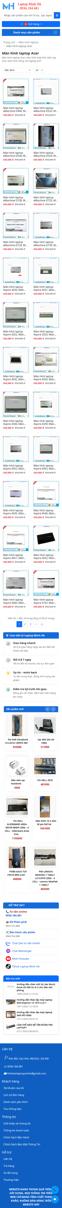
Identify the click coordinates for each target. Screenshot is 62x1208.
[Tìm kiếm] (57, 15)
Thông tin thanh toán (16, 1130)
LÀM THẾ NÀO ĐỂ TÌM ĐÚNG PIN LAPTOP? (34, 1026)
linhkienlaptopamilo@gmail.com (26, 1073)
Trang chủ (9, 42)
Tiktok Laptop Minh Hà (25, 966)
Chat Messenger (22, 951)
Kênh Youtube (20, 958)
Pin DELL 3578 (45, 780)
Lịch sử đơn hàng (13, 1095)
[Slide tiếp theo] (53, 709)
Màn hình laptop (28, 42)
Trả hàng (8, 1166)
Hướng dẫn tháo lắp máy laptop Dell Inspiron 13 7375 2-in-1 (34, 1001)
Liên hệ (7, 1159)
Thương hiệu (11, 1180)
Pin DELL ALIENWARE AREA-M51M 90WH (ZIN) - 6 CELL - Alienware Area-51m (17, 827)
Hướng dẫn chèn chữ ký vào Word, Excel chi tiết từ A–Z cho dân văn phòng (36, 987)
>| (42, 624)
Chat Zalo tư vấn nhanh (26, 943)
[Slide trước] (47, 709)
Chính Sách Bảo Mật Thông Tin (21, 1144)
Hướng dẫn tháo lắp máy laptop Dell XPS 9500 (34, 1014)
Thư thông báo (12, 1109)
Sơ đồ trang (10, 1173)
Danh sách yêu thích (15, 1102)
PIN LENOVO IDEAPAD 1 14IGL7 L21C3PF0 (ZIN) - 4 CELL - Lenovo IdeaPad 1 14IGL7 (44, 878)
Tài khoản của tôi (13, 1088)
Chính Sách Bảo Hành (16, 1137)
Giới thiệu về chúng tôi (17, 1123)
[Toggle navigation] (55, 32)
